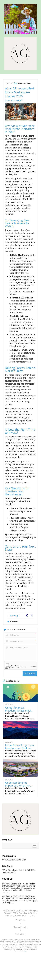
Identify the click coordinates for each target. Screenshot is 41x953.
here (25, 951)
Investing (14, 615)
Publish (31, 673)
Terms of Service (21, 927)
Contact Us (20, 920)
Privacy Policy (20, 934)
